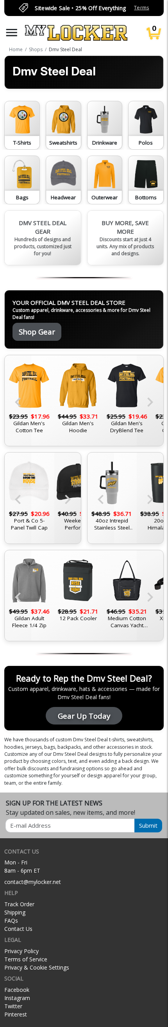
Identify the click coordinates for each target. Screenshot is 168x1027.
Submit (148, 825)
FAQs (11, 920)
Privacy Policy (21, 951)
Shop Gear (37, 331)
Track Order (19, 904)
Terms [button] (141, 7)
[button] (11, 33)
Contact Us (18, 928)
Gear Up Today (84, 716)
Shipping (14, 912)
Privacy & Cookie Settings (36, 967)
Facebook (16, 989)
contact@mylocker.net (32, 882)
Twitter (13, 1006)
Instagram (17, 998)
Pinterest (15, 1014)
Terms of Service (25, 959)
